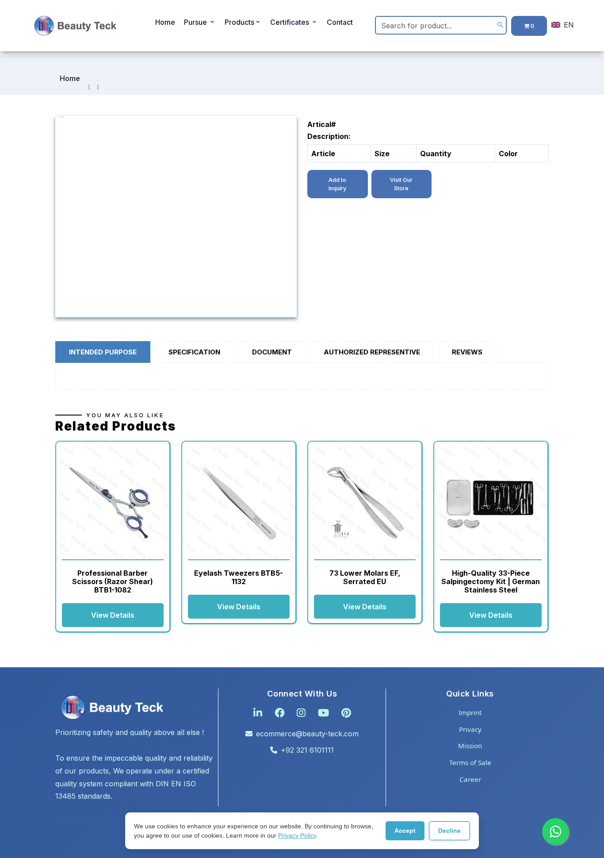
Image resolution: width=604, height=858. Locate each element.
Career (470, 779)
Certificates (290, 22)
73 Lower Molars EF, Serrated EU (364, 577)
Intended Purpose (103, 352)
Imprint (470, 712)
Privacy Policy (297, 835)
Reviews (467, 352)
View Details (112, 615)
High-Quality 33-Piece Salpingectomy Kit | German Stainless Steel (490, 581)
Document (272, 352)
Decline (449, 830)
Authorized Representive (372, 352)
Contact (340, 22)
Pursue (196, 22)
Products (239, 22)
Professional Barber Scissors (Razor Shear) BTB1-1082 (112, 581)
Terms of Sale (470, 762)
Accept (405, 830)
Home (165, 22)
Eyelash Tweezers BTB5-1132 (238, 577)
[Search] (500, 25)
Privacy (470, 729)
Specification (194, 352)
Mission (470, 745)
